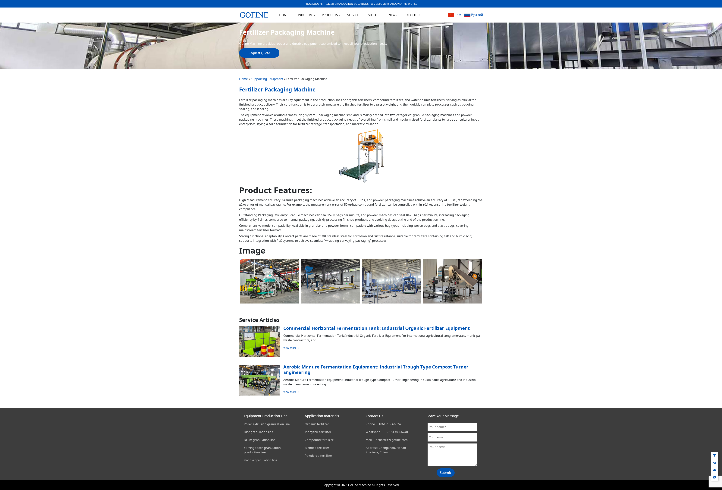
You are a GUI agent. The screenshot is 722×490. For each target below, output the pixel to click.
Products (330, 15)
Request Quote (259, 53)
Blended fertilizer (317, 448)
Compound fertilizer (319, 440)
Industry (305, 15)
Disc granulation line (258, 432)
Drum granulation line (259, 440)
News (393, 15)
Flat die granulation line (260, 460)
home (283, 15)
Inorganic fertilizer (318, 432)
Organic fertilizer (317, 424)
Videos (373, 15)
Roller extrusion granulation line (267, 424)
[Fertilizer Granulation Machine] (254, 14)
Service (353, 15)
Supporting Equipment (267, 79)
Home (243, 79)
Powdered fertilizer (318, 456)
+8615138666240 (390, 424)
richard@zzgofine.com (391, 440)
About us (414, 15)
